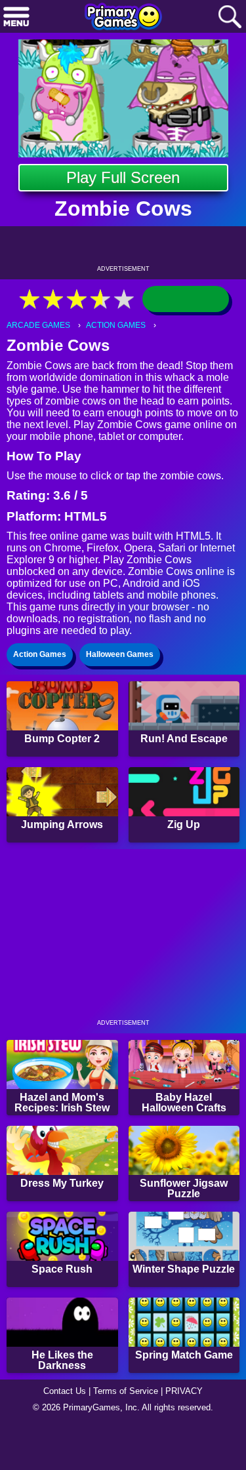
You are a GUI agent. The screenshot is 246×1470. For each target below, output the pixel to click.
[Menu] (16, 17)
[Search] (229, 17)
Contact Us (64, 1391)
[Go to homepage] (123, 18)
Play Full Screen (123, 177)
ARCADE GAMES (38, 325)
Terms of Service (125, 1391)
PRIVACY (184, 1391)
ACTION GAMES (116, 325)
